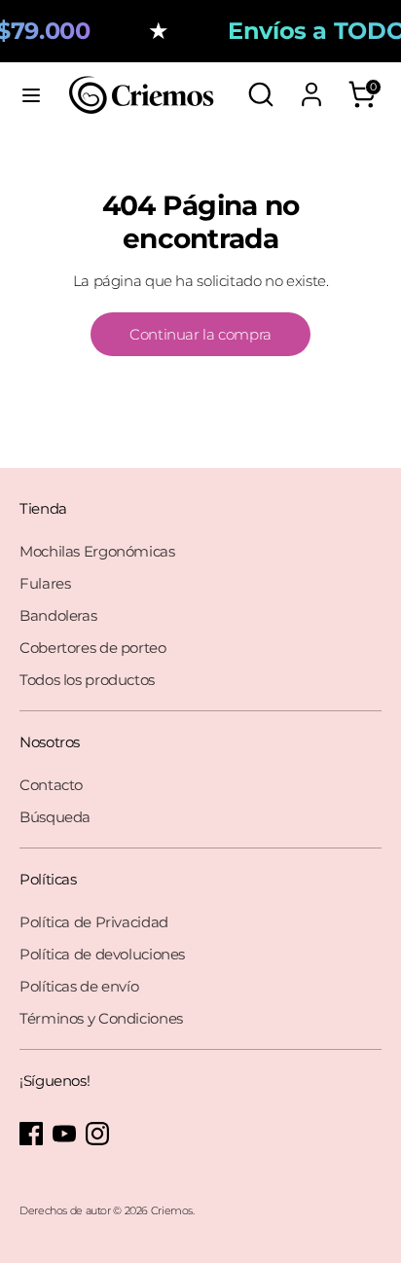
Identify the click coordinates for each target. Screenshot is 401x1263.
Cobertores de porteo (92, 647)
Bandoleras (57, 615)
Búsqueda (55, 817)
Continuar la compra (200, 334)
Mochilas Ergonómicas (97, 551)
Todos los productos (87, 679)
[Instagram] (97, 1133)
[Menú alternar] (31, 95)
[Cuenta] (311, 86)
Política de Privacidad (93, 922)
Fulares (44, 583)
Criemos (172, 1210)
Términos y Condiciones (101, 1018)
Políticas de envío (78, 986)
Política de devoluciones (102, 954)
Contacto (51, 785)
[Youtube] (64, 1133)
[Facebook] (31, 1133)
